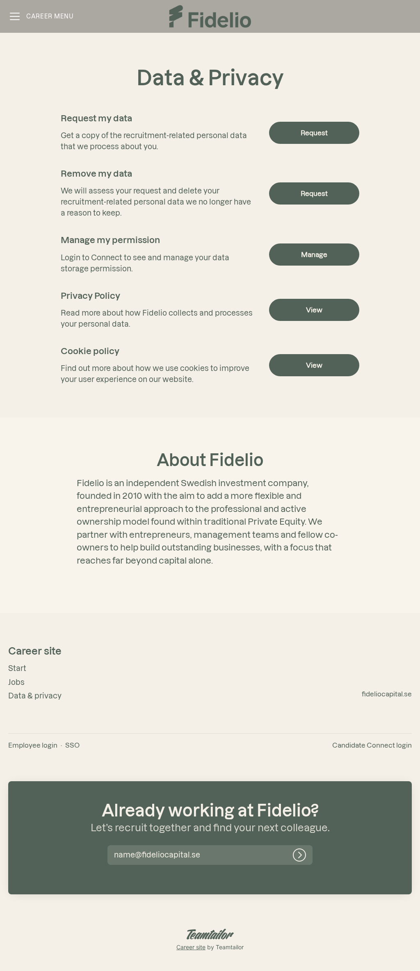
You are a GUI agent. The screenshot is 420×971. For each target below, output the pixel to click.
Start (17, 668)
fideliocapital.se (387, 694)
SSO (72, 745)
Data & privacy (35, 696)
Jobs (16, 682)
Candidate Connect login (372, 745)
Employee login (32, 745)
